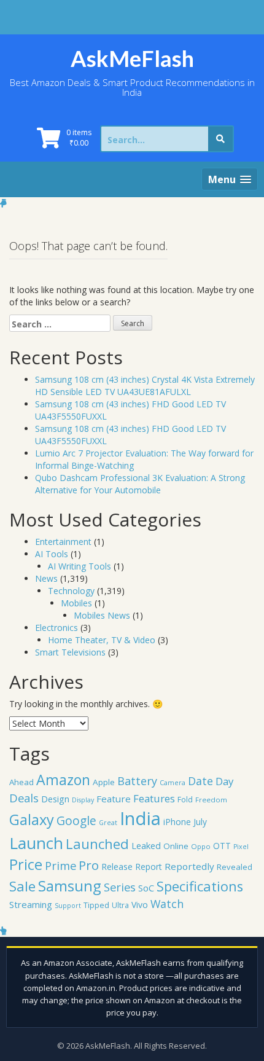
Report (148, 866)
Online (175, 846)
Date (200, 780)
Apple (104, 782)
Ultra (120, 905)
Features (154, 798)
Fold (185, 799)
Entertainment (63, 541)
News (46, 578)
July (200, 822)
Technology (71, 591)
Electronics (56, 627)
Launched (97, 843)
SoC (146, 888)
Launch (36, 843)
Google (76, 820)
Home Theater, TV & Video (101, 640)
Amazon (63, 779)
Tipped (96, 905)
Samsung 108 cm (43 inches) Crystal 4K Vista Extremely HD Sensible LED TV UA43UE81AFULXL (145, 385)
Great (108, 822)
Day (224, 781)
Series (120, 887)
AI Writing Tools (79, 566)
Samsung (69, 886)
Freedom (211, 799)
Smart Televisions (70, 652)
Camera (172, 782)
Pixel (241, 846)
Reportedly (189, 866)
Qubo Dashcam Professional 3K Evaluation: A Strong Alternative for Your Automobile (140, 484)
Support (68, 905)
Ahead (21, 782)
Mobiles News (102, 615)
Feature (113, 799)
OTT (222, 846)
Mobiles (76, 603)
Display (83, 800)
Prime (60, 865)
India (140, 818)
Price (25, 864)
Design (55, 799)
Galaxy (31, 819)
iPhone (177, 822)
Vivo (139, 904)
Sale (22, 886)
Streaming (30, 904)
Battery (137, 780)
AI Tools (51, 554)
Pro (89, 865)
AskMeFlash (132, 58)
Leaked (146, 845)
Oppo (201, 846)
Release (117, 866)
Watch (167, 903)
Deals (24, 797)
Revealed (234, 866)
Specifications (200, 886)
